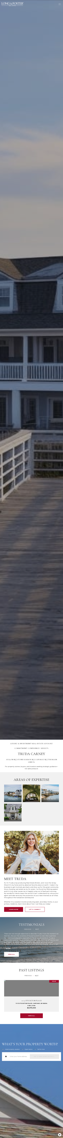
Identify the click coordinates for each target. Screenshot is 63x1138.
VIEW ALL (11, 954)
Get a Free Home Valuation (45, 1056)
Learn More (13, 909)
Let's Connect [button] (35, 909)
